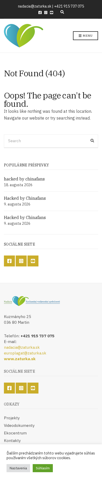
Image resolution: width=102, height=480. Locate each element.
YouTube (51, 12)
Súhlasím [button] (43, 468)
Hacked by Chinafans (25, 198)
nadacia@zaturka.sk (22, 347)
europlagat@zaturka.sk (25, 353)
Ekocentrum (15, 433)
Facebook (40, 12)
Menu (87, 36)
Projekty (12, 417)
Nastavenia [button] (18, 468)
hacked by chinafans (24, 179)
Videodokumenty (19, 425)
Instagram (46, 12)
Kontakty (12, 440)
